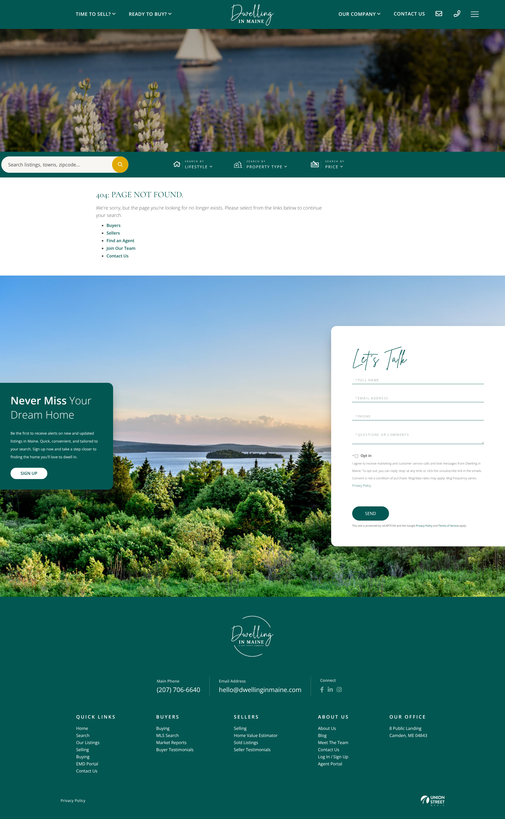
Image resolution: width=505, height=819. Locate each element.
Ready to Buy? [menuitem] (148, 14)
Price (331, 167)
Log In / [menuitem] (325, 757)
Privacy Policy (361, 485)
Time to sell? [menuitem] (93, 14)
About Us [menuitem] (327, 728)
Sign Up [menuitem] (340, 757)
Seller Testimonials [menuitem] (252, 749)
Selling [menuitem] (82, 749)
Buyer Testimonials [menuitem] (175, 749)
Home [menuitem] (82, 728)
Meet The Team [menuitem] (333, 742)
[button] (120, 164)
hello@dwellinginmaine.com (260, 686)
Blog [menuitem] (322, 735)
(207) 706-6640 (178, 686)
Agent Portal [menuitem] (330, 764)
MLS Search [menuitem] (167, 735)
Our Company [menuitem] (357, 14)
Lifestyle (196, 167)
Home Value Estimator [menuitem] (256, 735)
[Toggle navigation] (475, 14)
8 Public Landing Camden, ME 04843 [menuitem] (408, 731)
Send (370, 513)
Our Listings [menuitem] (88, 742)
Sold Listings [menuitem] (246, 742)
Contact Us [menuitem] (409, 14)
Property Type (264, 167)
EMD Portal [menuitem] (87, 764)
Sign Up (29, 473)
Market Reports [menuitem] (171, 742)
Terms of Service (448, 525)
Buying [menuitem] (83, 757)
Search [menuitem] (83, 735)
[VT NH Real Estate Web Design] (433, 801)
